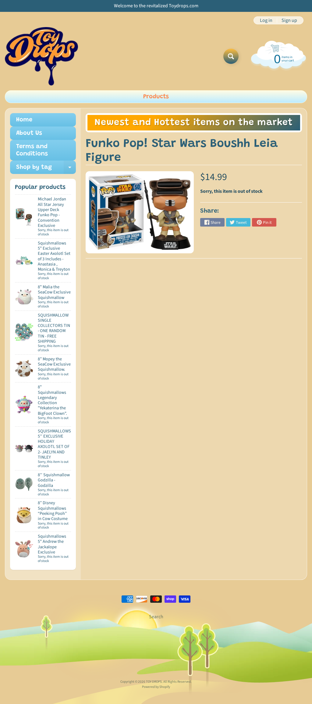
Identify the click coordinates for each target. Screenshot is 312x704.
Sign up (289, 20)
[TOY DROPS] (41, 56)
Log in (266, 20)
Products (156, 97)
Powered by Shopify (156, 687)
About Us (29, 133)
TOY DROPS (154, 681)
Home (24, 120)
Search (156, 616)
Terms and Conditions (32, 150)
